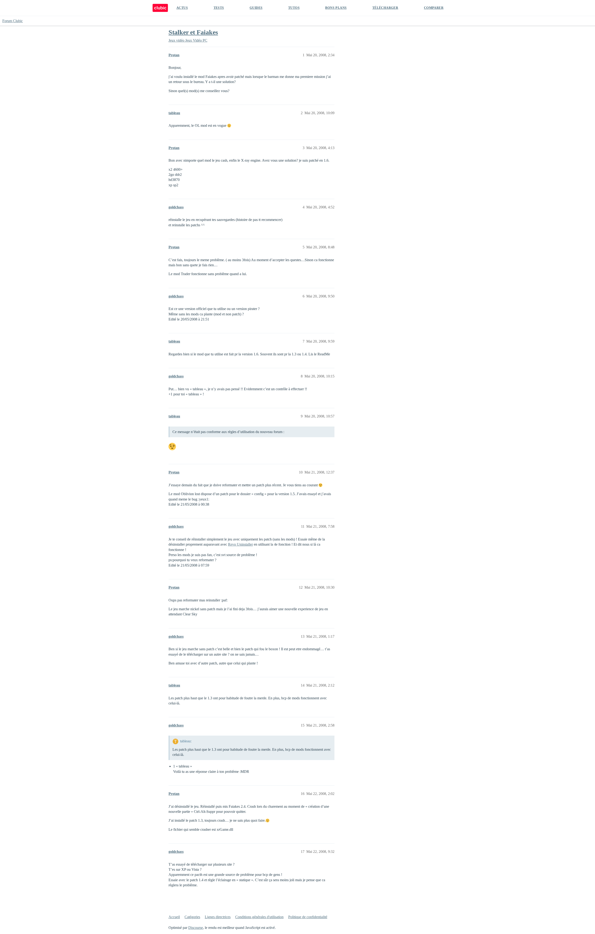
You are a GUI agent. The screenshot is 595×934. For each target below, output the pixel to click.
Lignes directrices (218, 917)
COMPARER (433, 8)
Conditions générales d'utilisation (259, 917)
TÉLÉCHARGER (385, 8)
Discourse (195, 928)
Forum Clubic (12, 21)
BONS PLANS (336, 8)
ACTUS (182, 8)
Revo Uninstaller (240, 544)
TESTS (219, 8)
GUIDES (256, 8)
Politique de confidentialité (307, 917)
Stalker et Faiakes (193, 32)
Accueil (174, 917)
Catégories (192, 917)
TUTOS (294, 8)
